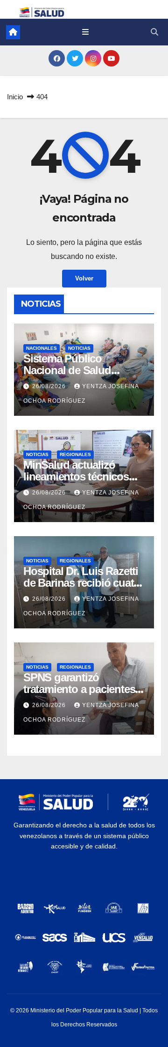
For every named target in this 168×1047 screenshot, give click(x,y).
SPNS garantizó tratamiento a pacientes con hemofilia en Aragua (81, 689)
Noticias (79, 348)
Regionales (75, 454)
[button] (154, 32)
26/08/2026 (50, 386)
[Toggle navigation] (85, 32)
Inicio (15, 97)
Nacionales (41, 348)
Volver (84, 278)
